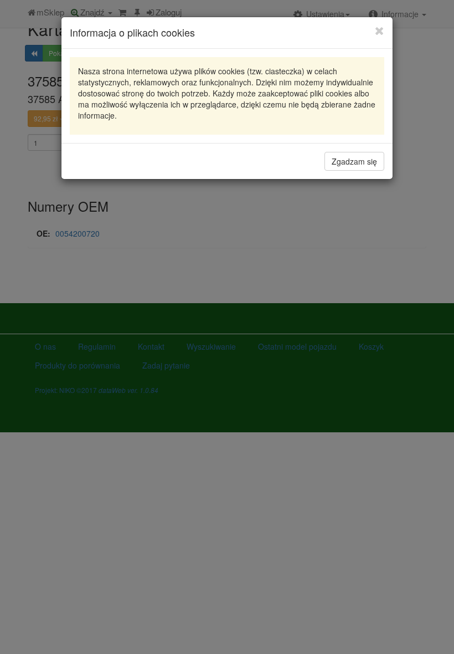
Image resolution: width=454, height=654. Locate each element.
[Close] (379, 30)
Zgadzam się (354, 161)
